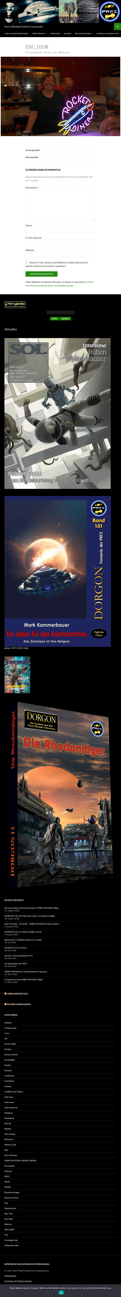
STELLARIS (9, 1229)
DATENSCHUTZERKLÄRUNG (18, 1281)
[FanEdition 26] (17, 674)
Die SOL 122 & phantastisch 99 (18, 955)
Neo (6, 1150)
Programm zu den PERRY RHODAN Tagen (23, 979)
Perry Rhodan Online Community (23, 26)
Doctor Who (10, 1044)
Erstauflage (9, 1060)
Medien (7, 1128)
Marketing (9, 1118)
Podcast (8, 1171)
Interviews (9, 1102)
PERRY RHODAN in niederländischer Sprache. (25, 971)
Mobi (26, 648)
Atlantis (8, 1022)
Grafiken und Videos (13, 1091)
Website (30, 250)
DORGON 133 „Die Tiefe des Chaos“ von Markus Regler (29, 916)
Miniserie (8, 1139)
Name (29, 225)
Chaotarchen (10, 1028)
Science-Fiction (11, 1197)
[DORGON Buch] (60, 795)
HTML (20, 648)
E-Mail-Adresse (34, 237)
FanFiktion (9, 1081)
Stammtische (10, 1208)
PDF (14, 648)
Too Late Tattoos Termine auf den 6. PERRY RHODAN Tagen (31, 908)
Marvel (7, 1123)
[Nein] (117, 1290)
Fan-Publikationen (83, 33)
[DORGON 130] (57, 571)
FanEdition (9, 1075)
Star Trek (8, 1213)
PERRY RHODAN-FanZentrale (16, 33)
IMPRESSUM (10, 1276)
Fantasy (8, 1086)
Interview (8, 1097)
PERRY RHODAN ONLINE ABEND (20, 1160)
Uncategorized (11, 1240)
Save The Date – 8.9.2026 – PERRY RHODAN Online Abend (31, 924)
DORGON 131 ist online (15, 947)
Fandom (8, 1070)
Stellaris (8, 1224)
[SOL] (57, 413)
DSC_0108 (65, 52)
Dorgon (67, 33)
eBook (7, 648)
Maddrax (8, 1113)
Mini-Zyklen (10, 1134)
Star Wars (8, 1219)
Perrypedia (55, 33)
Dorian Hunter (11, 1054)
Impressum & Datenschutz (108, 33)
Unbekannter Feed (17, 993)
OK (61, 1292)
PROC (7, 1181)
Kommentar (32, 187)
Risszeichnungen (12, 1192)
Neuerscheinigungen (19, 1004)
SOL (6, 1203)
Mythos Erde (10, 1144)
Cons (6, 1033)
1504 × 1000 (52, 52)
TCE (6, 1235)
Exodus (7, 1065)
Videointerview (11, 1245)
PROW (7, 1187)
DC (6, 1038)
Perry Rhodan (38, 33)
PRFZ (7, 1176)
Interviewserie (11, 1107)
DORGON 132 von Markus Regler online (22, 932)
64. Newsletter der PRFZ (15, 963)
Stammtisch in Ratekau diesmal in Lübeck (23, 939)
